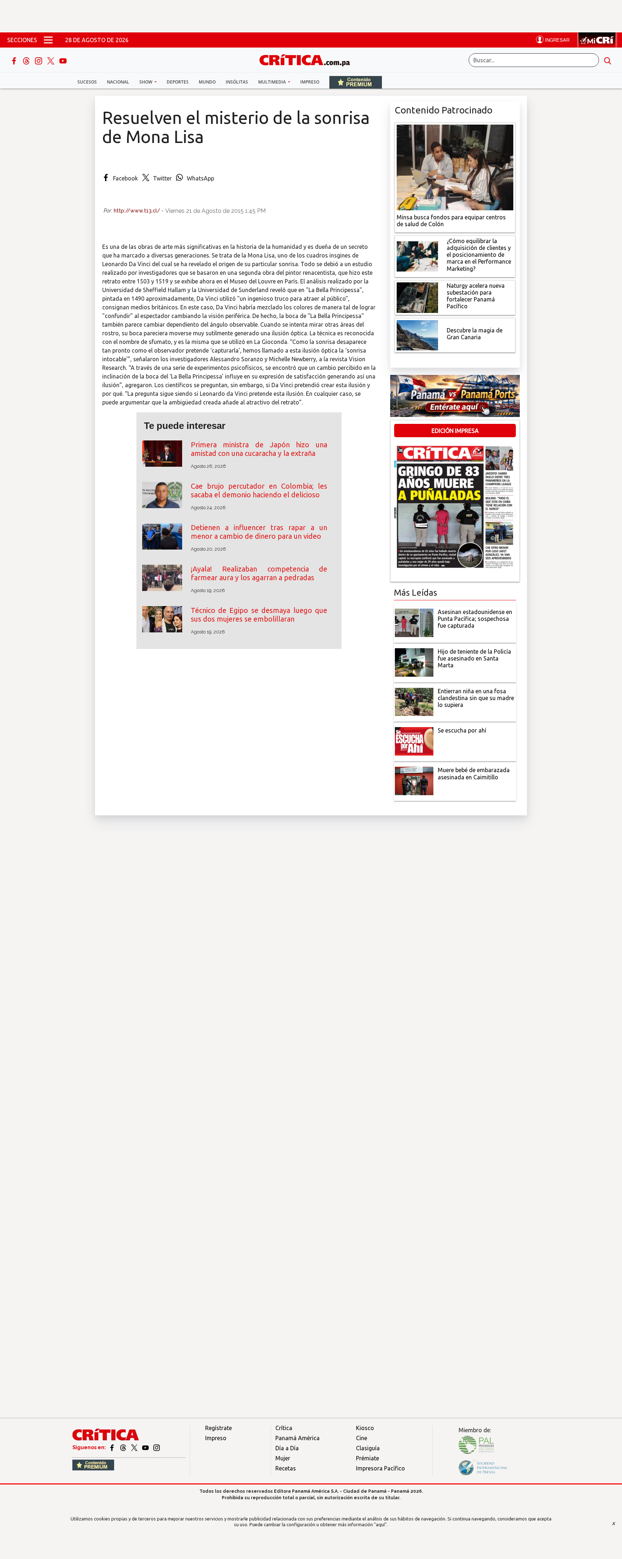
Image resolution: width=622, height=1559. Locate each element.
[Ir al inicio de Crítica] (308, 59)
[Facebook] (15, 60)
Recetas (285, 1468)
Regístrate (218, 1428)
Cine (361, 1438)
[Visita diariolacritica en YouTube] (146, 1447)
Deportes (178, 82)
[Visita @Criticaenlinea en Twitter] (123, 1447)
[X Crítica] (51, 60)
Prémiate (367, 1458)
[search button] (607, 60)
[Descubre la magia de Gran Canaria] (417, 334)
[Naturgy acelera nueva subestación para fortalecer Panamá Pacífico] (417, 297)
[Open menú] (48, 40)
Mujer (282, 1458)
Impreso (309, 82)
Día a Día (287, 1448)
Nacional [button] (118, 82)
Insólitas (237, 82)
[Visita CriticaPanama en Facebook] (112, 1447)
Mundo (207, 82)
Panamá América (297, 1438)
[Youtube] (63, 60)
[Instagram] (39, 60)
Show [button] (146, 82)
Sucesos (87, 82)
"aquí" (380, 1524)
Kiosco (365, 1428)
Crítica (283, 1428)
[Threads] (27, 60)
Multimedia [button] (272, 82)
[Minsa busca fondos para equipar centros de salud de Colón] (455, 166)
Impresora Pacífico (380, 1468)
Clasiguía (368, 1448)
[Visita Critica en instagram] (156, 1447)
